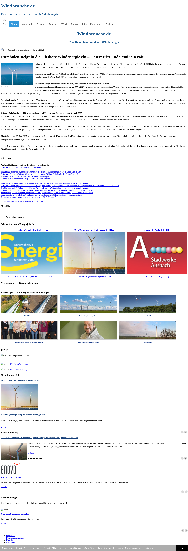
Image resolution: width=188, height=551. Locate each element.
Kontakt (9, 540)
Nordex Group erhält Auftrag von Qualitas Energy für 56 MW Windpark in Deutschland (39, 437)
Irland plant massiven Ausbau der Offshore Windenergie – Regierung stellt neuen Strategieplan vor (41, 172)
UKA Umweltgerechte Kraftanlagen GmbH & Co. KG (20, 380)
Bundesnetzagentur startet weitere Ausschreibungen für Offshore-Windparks (31, 197)
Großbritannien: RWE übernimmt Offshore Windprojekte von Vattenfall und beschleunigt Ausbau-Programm (45, 188)
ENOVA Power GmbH (11, 477)
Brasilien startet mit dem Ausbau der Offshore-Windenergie (25, 176)
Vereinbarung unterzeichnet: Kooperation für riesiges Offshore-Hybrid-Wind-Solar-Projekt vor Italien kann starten (47, 192)
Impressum (10, 535)
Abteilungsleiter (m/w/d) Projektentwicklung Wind (23, 415)
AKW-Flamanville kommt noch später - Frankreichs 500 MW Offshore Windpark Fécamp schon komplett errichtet (47, 190)
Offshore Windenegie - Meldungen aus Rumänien (21, 167)
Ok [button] (182, 548)
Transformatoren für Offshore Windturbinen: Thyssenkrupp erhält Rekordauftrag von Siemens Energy (42, 195)
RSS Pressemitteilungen (19, 369)
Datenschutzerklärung (15, 538)
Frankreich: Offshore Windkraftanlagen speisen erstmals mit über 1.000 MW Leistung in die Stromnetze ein (44, 183)
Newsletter (10, 542)
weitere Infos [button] (150, 548)
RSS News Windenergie (19, 364)
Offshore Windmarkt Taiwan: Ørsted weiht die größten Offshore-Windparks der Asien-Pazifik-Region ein (43, 174)
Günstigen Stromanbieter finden (15, 514)
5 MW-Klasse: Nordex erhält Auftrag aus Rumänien (22, 202)
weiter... (4, 427)
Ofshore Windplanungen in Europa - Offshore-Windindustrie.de (26, 179)
